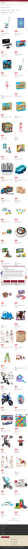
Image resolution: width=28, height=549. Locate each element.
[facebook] (13, 539)
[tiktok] (16, 539)
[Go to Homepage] (3, 2)
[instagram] (11, 539)
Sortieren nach (3, 10)
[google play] (16, 542)
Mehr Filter (11, 12)
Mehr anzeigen (14, 518)
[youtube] (15, 539)
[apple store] (15, 542)
